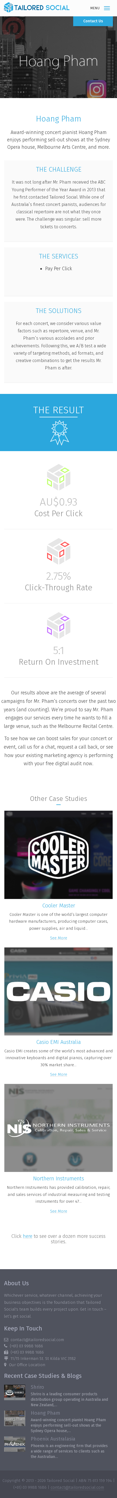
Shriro (37, 1387)
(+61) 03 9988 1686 (26, 1346)
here (27, 1236)
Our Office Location (27, 1364)
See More (58, 937)
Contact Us (93, 21)
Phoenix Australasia (53, 1439)
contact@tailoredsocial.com (37, 1339)
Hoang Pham (45, 1413)
